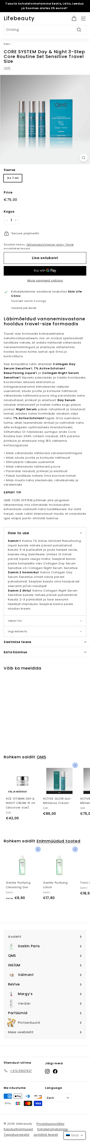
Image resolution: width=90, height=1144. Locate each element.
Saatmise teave (17, 642)
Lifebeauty (19, 18)
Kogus (9, 211)
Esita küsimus (15, 652)
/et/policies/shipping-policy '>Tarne (49, 244)
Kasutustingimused (18, 1129)
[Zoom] (84, 158)
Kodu (7, 44)
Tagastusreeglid (16, 1134)
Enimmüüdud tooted (59, 841)
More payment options (45, 280)
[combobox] (45, 30)
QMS (7, 68)
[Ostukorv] (74, 18)
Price (8, 192)
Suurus (10, 170)
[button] (45, 533)
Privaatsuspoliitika (50, 1124)
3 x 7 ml (13, 178)
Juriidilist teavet (46, 1134)
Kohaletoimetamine (52, 1129)
